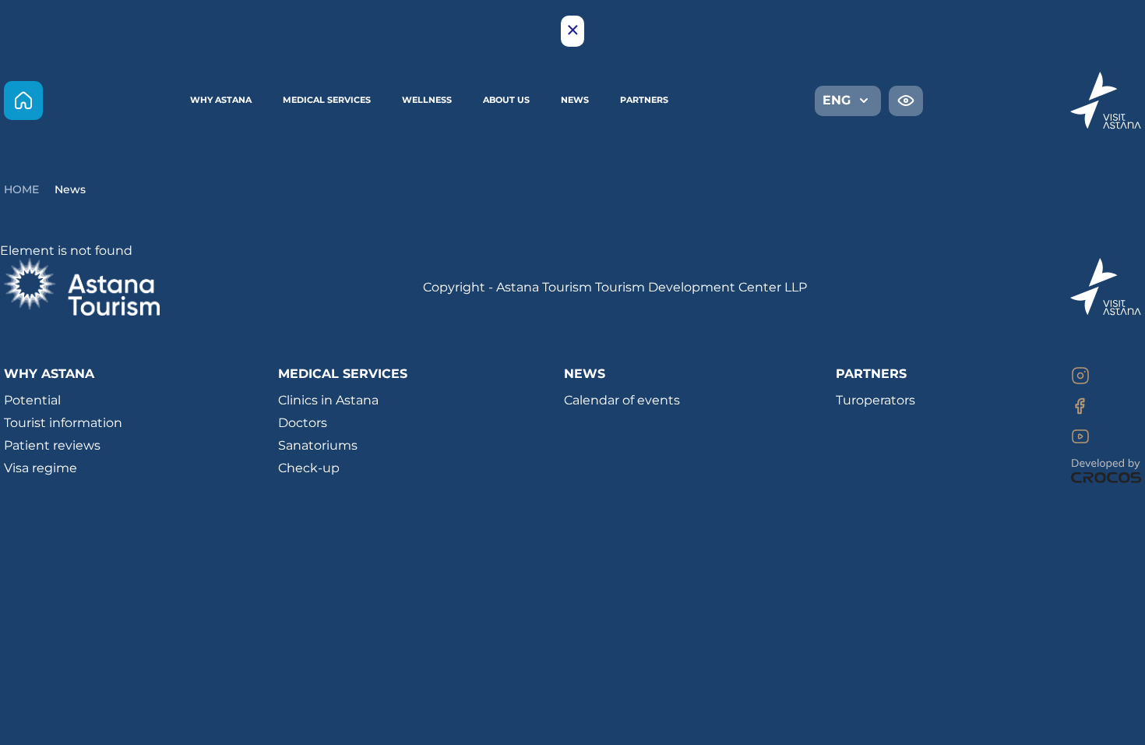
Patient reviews (52, 445)
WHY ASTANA (221, 99)
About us (506, 99)
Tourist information (63, 422)
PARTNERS (644, 99)
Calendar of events (622, 400)
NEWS (584, 373)
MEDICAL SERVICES (327, 99)
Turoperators (875, 400)
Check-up (309, 468)
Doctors (302, 422)
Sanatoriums (318, 445)
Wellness (427, 99)
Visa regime (40, 468)
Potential (32, 400)
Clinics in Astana (328, 400)
